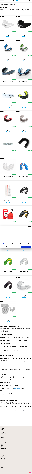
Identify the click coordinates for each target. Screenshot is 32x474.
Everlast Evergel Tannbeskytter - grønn (24, 57)
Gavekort (2, 466)
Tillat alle (26, 246)
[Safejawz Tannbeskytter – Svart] (8, 285)
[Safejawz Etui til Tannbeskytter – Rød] (8, 214)
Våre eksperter (3, 455)
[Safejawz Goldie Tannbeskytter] (24, 214)
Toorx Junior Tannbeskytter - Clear (24, 295)
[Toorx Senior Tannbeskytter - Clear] (8, 309)
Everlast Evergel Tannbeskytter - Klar (8, 81)
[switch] (12, 243)
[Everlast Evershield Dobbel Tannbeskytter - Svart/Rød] (8, 119)
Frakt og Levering (3, 442)
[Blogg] (27, 0)
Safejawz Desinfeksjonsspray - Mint (8, 200)
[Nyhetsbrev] (29, 0)
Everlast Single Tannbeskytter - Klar (8, 176)
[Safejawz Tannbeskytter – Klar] (24, 261)
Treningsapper (3, 454)
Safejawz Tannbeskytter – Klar (24, 271)
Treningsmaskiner (3, 459)
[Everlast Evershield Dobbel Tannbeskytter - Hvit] (8, 95)
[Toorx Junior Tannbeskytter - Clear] (24, 285)
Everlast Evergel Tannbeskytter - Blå (8, 57)
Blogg (2, 456)
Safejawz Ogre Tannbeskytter (8, 271)
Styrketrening (3, 460)
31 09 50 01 (2, 432)
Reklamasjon (2, 444)
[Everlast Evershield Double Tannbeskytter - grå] (24, 119)
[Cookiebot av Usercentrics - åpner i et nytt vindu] (27, 226)
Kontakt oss (2, 446)
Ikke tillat (6, 246)
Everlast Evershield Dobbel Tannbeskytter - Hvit (8, 105)
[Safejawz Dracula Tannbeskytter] (24, 190)
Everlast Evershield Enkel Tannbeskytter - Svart (24, 152)
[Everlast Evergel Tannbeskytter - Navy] (24, 71)
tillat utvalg (16, 246)
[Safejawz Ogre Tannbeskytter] (8, 261)
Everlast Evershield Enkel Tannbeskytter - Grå (8, 152)
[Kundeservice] (25, 0)
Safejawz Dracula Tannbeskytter (24, 200)
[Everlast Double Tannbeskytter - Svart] (24, 24)
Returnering (2, 445)
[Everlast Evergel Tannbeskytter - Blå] (8, 48)
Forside (1, 4)
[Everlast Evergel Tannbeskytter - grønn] (24, 48)
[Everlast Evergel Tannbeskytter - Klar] (8, 71)
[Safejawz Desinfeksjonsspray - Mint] (8, 190)
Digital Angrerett (3, 443)
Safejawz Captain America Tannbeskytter (24, 176)
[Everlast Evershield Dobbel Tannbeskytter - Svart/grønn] (24, 95)
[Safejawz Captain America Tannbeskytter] (24, 166)
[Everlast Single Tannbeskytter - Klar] (8, 166)
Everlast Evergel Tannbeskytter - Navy (24, 81)
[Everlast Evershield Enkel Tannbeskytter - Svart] (24, 142)
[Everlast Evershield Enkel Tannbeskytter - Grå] (8, 142)
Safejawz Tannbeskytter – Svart (8, 295)
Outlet (2, 467)
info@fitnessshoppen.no (4, 433)
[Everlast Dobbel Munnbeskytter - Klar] (8, 24)
